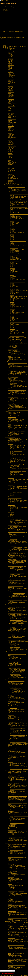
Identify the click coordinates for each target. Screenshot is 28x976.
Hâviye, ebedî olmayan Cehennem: (17, 669)
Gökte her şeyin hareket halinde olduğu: (18, 735)
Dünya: (6, 770)
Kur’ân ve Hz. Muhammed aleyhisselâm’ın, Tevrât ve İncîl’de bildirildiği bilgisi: (17, 395)
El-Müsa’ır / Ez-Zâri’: (14, 289)
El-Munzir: (12, 280)
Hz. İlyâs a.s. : (11, 512)
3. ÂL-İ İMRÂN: (11, 52)
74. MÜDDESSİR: (12, 135)
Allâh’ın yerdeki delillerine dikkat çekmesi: (16, 799)
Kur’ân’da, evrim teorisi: (13, 365)
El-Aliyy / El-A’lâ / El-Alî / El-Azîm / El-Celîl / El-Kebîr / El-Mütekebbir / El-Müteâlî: (18, 202)
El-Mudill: (12, 268)
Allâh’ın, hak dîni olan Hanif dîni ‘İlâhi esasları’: (18, 529)
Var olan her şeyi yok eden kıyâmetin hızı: (19, 769)
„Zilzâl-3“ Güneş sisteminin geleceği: (18, 753)
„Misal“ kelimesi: (11, 379)
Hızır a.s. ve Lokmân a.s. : (13, 496)
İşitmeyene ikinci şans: (15, 873)
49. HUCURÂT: (11, 106)
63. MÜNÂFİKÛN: (12, 122)
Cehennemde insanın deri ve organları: (16, 661)
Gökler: (6, 679)
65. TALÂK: (10, 124)
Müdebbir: (12, 696)
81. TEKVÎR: (11, 143)
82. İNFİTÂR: (11, 144)
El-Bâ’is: (12, 205)
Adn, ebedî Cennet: (14, 645)
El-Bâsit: (12, 210)
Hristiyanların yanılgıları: (15, 591)
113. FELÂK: (11, 181)
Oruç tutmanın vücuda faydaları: (17, 537)
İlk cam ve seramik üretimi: (13, 882)
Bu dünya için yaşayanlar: (13, 582)
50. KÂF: (10, 107)
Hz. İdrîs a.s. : (11, 452)
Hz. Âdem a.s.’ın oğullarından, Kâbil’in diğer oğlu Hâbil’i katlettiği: (18, 450)
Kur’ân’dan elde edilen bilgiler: (11, 361)
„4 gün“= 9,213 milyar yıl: (15, 690)
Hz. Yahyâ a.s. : (11, 515)
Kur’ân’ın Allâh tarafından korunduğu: (16, 373)
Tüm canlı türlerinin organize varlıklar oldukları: (18, 807)
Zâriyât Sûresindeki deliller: (16, 684)
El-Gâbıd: (12, 228)
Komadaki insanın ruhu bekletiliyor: (17, 866)
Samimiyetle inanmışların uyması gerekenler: (17, 541)
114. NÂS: (10, 182)
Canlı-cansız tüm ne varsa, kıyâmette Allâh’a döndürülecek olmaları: (17, 611)
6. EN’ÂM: (10, 55)
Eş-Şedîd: (12, 317)
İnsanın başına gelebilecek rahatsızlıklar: (16, 906)
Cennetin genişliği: (11, 635)
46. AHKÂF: (10, 102)
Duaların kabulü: (13, 400)
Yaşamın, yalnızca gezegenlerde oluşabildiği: (17, 771)
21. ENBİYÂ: (11, 73)
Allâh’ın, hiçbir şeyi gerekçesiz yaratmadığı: (17, 699)
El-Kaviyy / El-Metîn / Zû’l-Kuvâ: (17, 253)
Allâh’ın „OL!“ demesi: (13, 350)
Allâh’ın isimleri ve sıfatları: (13, 191)
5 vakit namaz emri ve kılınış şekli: (17, 536)
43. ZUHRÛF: (11, 99)
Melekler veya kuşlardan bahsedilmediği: (18, 742)
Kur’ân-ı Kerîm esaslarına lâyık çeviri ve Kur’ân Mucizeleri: (15, 46)
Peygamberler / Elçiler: (10, 437)
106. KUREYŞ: (11, 173)
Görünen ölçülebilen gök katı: (19, 691)
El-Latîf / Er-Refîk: (14, 257)
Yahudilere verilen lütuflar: (15, 943)
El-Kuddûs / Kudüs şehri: (15, 340)
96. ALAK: (10, 161)
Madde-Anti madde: (14, 713)
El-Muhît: (12, 270)
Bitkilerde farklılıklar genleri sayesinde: (18, 779)
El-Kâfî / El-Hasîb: (14, 248)
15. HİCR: (10, 66)
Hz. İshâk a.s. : (11, 478)
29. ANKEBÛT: (11, 82)
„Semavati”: (10, 759)
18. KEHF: (10, 69)
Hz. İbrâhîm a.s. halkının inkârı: (16, 474)
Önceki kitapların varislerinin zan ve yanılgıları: (17, 590)
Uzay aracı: (12, 887)
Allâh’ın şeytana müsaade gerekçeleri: (18, 354)
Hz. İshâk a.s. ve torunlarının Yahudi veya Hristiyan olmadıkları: (19, 480)
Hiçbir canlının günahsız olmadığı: (15, 613)
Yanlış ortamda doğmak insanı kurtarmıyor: (17, 583)
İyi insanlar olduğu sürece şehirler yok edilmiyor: (18, 941)
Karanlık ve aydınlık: (12, 716)
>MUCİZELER (6, 10)
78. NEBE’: (10, 140)
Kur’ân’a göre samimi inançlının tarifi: (16, 406)
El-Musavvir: (13, 283)
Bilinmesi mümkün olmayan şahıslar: (15, 405)
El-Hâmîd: (12, 238)
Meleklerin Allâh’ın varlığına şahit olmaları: (17, 421)
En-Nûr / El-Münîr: (14, 293)
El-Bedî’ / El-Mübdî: (14, 212)
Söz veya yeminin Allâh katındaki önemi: (16, 555)
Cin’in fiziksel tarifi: (12, 958)
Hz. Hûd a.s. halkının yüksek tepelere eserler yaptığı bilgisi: (18, 464)
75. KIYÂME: (11, 136)
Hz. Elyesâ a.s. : (11, 513)
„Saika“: (12, 833)
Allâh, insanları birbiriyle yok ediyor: (15, 947)
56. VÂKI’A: (10, 114)
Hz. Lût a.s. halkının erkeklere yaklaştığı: (18, 488)
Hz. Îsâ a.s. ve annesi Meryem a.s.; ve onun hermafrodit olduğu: (18, 523)
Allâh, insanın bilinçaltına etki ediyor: (15, 895)
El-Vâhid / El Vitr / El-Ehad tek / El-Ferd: (19, 322)
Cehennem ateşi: (11, 656)
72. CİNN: (10, 133)
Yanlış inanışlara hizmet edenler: (14, 571)
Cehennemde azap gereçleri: (13, 662)
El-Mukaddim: (13, 276)
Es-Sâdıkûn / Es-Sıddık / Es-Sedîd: (17, 306)
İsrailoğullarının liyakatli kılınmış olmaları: (19, 920)
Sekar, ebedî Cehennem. (15, 674)
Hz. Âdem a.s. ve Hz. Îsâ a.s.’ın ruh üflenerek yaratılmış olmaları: (17, 446)
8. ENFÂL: (10, 58)
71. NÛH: (10, 131)
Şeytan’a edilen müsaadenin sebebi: (15, 956)
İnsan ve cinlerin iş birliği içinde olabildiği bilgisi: (18, 959)
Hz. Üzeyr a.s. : (11, 503)
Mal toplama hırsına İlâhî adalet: (14, 579)
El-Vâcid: (12, 320)
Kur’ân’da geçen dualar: (13, 397)
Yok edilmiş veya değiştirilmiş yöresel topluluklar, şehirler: (15, 940)
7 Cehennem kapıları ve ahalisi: (14, 668)
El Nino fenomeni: (11, 825)
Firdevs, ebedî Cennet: (15, 647)
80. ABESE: (10, 142)
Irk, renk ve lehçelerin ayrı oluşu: (14, 855)
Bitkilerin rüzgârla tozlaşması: (16, 782)
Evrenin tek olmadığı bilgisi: (13, 757)
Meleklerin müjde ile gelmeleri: (14, 430)
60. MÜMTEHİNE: (12, 119)
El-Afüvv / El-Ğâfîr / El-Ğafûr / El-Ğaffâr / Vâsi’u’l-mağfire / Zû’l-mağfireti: (19, 197)
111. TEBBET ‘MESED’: (13, 178)
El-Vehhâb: (12, 329)
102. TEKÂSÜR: (11, 168)
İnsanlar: (7, 843)
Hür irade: (10, 867)
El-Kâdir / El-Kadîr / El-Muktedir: (17, 246)
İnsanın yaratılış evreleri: (15, 847)
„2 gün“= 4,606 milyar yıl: (15, 688)
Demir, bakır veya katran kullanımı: (17, 502)
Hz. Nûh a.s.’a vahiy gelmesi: (16, 459)
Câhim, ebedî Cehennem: (15, 675)
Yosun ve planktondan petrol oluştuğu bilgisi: (17, 805)
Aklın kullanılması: (12, 880)
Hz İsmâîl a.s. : (11, 481)
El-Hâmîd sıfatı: (13, 345)
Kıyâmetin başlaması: (14, 767)
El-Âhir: (12, 198)
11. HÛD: (10, 61)
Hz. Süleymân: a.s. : (12, 506)
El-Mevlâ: (12, 264)
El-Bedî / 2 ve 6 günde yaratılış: (16, 339)
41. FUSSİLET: (11, 96)
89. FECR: (10, 153)
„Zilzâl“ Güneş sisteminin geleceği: (15, 751)
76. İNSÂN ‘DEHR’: (12, 137)
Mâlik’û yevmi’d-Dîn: (14, 261)
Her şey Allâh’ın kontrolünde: (14, 351)
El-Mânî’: (12, 262)
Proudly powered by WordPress (6, 975)
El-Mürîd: (12, 284)
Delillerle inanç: (13, 539)
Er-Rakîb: (12, 300)
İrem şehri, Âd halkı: (14, 466)
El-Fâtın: (12, 224)
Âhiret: (6, 604)
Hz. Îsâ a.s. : (10, 516)
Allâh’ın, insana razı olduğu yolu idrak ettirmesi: (18, 530)
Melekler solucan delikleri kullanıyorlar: (16, 419)
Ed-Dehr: (12, 221)
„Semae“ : (10, 760)
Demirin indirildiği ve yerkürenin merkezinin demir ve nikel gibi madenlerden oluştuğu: (17, 794)
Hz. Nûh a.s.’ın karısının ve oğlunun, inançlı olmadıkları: (18, 461)
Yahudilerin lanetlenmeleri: (13, 942)
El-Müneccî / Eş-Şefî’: (15, 286)
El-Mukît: (12, 277)
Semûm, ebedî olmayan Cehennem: (17, 672)
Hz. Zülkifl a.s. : (11, 509)
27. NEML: (10, 80)
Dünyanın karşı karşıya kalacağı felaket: (16, 832)
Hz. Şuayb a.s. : (11, 495)
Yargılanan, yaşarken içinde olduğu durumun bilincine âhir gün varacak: (17, 630)
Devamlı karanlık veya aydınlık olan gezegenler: (18, 743)
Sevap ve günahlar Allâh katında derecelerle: (17, 561)
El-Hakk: (12, 236)
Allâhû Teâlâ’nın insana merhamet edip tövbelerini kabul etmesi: (16, 563)
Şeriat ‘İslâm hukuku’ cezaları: (14, 916)
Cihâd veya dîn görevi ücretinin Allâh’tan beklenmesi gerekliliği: (16, 554)
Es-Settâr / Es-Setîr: (14, 313)
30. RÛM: (10, 83)
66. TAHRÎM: (11, 126)
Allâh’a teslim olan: (12, 534)
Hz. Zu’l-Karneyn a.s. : (12, 499)
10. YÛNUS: (10, 60)
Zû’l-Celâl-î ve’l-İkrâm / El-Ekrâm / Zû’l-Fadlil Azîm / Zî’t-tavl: (18, 334)
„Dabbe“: (10, 810)
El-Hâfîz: (12, 235)
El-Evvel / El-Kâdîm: (14, 222)
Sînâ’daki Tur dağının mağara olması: (15, 828)
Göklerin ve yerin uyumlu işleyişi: (15, 697)
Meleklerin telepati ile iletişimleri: (14, 412)
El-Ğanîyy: (12, 229)
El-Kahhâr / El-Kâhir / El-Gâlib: (17, 249)
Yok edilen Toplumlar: (9, 921)
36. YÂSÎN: (10, 90)
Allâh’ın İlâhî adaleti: (12, 352)
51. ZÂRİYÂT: (11, 108)
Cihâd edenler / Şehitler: (13, 552)
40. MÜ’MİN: (11, 95)
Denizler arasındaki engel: (13, 821)
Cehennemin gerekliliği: (13, 657)
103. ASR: (10, 169)
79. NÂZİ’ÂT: (11, 141)
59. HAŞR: (10, 117)
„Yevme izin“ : (11, 609)
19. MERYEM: (11, 70)
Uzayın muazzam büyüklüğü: (16, 733)
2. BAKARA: (11, 50)
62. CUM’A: (10, 121)
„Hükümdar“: (13, 384)
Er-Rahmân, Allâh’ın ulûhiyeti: (16, 341)
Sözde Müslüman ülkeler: (13, 598)
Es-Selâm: (12, 311)
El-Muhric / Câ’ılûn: (14, 271)
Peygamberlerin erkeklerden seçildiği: (15, 441)
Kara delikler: (10, 762)
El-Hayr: (12, 243)
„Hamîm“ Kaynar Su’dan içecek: (14, 665)
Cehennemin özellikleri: (13, 652)
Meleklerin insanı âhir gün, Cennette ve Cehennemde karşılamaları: (16, 434)
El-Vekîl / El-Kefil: (14, 330)
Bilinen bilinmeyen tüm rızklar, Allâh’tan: (18, 893)
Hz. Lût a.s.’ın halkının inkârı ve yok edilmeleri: (18, 928)
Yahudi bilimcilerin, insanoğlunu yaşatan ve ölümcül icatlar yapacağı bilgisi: (17, 408)
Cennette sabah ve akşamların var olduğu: (16, 636)
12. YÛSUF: (10, 62)
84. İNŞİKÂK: (11, 147)
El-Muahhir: (12, 265)
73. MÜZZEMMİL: (12, 134)
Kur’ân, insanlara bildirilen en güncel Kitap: (17, 372)
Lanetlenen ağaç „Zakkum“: (13, 663)
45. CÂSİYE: (10, 101)
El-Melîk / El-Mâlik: (14, 263)
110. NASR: (10, 177)
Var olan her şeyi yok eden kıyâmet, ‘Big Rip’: (17, 766)
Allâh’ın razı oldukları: (10, 528)
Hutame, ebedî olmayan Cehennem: (17, 670)
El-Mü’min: (12, 285)
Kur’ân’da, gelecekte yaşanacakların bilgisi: (17, 390)
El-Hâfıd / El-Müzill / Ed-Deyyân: (17, 232)
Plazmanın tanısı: (13, 708)
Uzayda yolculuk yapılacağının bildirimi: (16, 755)
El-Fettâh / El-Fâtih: (14, 227)
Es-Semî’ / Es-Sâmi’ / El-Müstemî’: (17, 312)
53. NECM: (10, 110)
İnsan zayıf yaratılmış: (12, 889)
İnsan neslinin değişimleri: (13, 851)
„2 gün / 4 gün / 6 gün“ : (13, 686)
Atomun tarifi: (13, 704)
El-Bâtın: (12, 211)
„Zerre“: (9, 703)
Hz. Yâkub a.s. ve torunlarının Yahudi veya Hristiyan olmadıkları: (18, 491)
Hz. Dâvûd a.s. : (11, 505)
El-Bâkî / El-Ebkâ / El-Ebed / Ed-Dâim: (18, 207)
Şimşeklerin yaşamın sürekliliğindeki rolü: (16, 777)
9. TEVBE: (10, 59)
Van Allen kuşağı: (11, 773)
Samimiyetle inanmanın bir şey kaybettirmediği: (16, 870)
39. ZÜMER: (10, 94)
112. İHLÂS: (10, 180)
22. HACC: (10, 74)
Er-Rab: (12, 295)
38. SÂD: (10, 93)
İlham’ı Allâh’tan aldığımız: (13, 878)
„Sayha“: (12, 834)
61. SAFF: (10, 120)
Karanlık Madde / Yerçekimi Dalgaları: (16, 765)
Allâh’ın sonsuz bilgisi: (12, 346)
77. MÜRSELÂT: (11, 139)
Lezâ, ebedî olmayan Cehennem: (17, 671)
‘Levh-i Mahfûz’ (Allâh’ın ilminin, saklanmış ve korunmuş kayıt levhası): (17, 348)
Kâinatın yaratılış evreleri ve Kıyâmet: (15, 683)
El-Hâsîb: (12, 239)
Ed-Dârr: (12, 219)
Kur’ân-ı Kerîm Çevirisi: (10, 48)
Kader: (9, 356)
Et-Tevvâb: (12, 319)
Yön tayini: (10, 884)
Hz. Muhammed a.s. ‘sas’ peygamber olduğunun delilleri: (18, 527)
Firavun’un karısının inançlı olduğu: (20, 386)
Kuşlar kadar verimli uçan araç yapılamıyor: (17, 818)
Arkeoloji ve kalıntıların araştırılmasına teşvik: (17, 881)
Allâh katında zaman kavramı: (14, 357)
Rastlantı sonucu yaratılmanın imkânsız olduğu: (17, 739)
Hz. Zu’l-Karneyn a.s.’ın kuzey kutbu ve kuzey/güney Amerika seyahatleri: (18, 501)
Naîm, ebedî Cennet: (14, 644)
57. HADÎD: (10, 115)
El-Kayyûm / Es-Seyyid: (15, 255)
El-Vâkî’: (12, 323)
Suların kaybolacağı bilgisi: (13, 783)
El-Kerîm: (12, 256)
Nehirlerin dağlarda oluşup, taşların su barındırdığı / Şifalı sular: (18, 787)
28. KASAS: (10, 81)
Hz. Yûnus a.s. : (11, 510)
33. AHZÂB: (10, 87)
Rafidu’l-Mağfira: (14, 297)
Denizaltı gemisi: (13, 888)
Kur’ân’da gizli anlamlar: (13, 377)
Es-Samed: (12, 309)
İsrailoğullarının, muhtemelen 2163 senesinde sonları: (17, 392)
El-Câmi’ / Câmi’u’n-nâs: (15, 216)
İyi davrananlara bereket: (15, 894)
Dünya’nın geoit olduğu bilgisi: (14, 772)
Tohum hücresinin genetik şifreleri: (15, 814)
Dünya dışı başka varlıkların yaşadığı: (15, 740)
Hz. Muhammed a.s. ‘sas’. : (13, 525)
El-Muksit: (12, 278)
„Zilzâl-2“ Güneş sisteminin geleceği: (18, 752)
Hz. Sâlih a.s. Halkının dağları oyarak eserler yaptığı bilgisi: (18, 471)
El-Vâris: (12, 325)
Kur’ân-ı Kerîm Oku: (7, 47)
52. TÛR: (10, 109)
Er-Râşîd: (12, 302)
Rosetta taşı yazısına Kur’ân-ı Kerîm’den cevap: (18, 410)
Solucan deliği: (11, 718)
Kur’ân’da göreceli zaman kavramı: (15, 380)
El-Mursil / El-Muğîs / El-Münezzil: (17, 282)
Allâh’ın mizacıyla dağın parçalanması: (18, 190)
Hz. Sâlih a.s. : (11, 467)
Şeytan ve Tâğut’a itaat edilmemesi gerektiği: (17, 556)
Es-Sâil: (12, 307)
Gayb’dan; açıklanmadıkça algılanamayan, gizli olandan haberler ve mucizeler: (17, 440)
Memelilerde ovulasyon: (13, 860)
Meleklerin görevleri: (12, 413)
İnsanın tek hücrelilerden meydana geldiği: (16, 846)
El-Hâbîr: (12, 230)
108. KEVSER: (11, 175)
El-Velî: (12, 331)
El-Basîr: (12, 209)
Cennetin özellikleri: (12, 634)
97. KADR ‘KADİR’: (12, 162)
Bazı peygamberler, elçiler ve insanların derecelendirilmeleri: (16, 910)
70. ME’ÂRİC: (11, 130)
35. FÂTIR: (10, 89)
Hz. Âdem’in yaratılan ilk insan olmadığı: (16, 852)
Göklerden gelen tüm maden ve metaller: (16, 722)
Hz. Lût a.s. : (10, 485)
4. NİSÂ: (10, 53)
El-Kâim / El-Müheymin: (15, 250)
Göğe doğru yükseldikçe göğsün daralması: (17, 774)
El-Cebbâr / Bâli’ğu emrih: (15, 217)
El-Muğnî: (12, 269)
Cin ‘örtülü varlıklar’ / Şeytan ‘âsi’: (12, 950)
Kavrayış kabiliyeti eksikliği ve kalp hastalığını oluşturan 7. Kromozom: (17, 908)
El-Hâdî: (12, 231)
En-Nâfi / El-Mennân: (14, 292)
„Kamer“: (10, 746)
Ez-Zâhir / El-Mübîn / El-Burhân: (17, 332)
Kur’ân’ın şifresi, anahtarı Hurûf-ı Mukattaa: (17, 371)
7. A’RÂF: (10, 56)
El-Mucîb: (12, 266)
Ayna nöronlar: (11, 877)
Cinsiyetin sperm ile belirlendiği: (14, 859)
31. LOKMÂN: (11, 85)
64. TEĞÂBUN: (11, 123)
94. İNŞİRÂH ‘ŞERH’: (13, 158)
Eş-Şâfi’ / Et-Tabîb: (14, 315)
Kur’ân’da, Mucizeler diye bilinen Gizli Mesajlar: (13, 184)
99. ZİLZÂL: (10, 164)
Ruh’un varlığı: (11, 864)
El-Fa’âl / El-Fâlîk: (14, 223)
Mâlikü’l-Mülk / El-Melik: (15, 259)
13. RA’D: (10, 63)
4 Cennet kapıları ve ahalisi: (13, 643)
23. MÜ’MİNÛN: (11, 75)
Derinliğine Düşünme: (12, 378)
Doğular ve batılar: (11, 784)
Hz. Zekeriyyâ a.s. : (12, 514)
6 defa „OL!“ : (11, 715)
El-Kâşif (12, 252)
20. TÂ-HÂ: (10, 72)
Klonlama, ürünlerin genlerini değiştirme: (16, 905)
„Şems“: (9, 750)
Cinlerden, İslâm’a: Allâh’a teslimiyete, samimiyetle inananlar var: (16, 968)
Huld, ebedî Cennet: (14, 648)
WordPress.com (24, 975)
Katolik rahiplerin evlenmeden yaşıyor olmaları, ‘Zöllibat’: (19, 593)
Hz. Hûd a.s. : (11, 462)
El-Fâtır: (12, 225)
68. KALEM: (10, 128)
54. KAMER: (10, 112)
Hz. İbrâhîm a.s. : (11, 473)
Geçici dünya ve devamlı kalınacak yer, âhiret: (17, 631)
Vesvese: (9, 898)
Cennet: (6, 633)
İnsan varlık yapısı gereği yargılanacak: (16, 891)
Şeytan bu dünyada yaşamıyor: (14, 963)
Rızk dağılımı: (11, 892)
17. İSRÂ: (10, 68)
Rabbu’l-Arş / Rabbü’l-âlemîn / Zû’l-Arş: (18, 296)
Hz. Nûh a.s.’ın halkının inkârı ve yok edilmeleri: (18, 922)
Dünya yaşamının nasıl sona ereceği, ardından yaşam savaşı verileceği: (17, 841)
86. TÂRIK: (10, 149)
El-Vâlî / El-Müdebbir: (15, 324)
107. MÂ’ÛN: (11, 174)
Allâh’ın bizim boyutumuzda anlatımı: (18, 189)
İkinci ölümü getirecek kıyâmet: (16, 620)
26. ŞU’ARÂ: (11, 79)
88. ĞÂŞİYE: (11, 151)
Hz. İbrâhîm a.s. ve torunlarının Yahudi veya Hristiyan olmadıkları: (18, 476)
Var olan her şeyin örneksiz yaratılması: (16, 702)
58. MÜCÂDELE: (12, 116)
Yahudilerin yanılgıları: (15, 595)
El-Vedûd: (12, 327)
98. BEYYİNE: (11, 163)
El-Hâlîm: (12, 237)
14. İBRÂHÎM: (11, 65)
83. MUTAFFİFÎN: (12, 146)
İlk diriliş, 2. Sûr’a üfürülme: (16, 618)
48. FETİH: (10, 104)
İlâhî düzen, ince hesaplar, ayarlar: (17, 698)
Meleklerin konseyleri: (12, 418)
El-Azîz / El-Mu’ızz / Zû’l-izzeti (17, 204)
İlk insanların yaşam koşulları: (16, 850)
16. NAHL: (10, 67)
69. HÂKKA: (11, 129)
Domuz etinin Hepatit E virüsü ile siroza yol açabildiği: (20, 548)
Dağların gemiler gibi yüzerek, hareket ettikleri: (17, 785)
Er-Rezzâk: (12, 304)
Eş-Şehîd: (12, 316)
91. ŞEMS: (10, 155)
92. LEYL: (10, 156)
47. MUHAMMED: (12, 103)
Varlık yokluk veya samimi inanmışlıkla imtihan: (18, 549)
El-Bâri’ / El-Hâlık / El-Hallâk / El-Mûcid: (19, 208)
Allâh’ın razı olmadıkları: (10, 564)
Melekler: (7, 411)
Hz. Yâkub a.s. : (11, 489)
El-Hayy (12, 244)
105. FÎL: (10, 171)
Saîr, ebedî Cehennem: (15, 676)
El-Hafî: (12, 234)
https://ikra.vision (8, 4)
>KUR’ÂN (5, 9)
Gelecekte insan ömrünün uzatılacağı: (15, 885)
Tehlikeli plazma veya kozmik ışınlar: (18, 756)
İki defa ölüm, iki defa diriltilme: (17, 622)
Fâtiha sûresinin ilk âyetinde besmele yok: (16, 393)
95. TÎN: (9, 160)
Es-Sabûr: (12, 305)
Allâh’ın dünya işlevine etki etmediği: (18, 353)
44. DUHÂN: (11, 100)
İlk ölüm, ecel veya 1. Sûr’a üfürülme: (18, 617)
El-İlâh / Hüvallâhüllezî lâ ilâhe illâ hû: (18, 245)
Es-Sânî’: (12, 310)
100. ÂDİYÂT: (11, 165)
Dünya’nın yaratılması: (17, 689)
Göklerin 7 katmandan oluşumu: (14, 717)
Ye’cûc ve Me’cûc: (12, 830)
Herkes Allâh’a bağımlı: (13, 900)
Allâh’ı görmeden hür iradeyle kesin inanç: (19, 868)
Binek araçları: (11, 886)
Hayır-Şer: (10, 904)
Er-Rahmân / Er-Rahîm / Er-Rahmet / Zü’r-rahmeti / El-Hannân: (18, 299)
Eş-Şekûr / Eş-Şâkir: (14, 318)
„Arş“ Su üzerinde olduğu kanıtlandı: (15, 685)
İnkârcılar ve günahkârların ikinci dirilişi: (18, 621)
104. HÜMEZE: (11, 170)
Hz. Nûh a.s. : (11, 453)
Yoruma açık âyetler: (12, 401)
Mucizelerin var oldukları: (13, 827)
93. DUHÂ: (10, 157)
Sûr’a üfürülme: (13, 616)
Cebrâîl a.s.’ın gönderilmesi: (13, 414)
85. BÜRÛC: (10, 148)
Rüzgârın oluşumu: (12, 776)
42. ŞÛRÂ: (10, 97)
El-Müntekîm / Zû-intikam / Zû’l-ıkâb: (18, 288)
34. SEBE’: (10, 88)
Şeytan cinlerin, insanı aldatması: (14, 955)
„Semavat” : (10, 758)
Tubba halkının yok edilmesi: (14, 934)
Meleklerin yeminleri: (12, 435)
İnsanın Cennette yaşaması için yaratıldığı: (16, 640)
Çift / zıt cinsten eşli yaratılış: (14, 806)
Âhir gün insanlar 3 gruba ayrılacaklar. (18, 628)
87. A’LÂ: (10, 150)
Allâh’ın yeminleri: (12, 358)
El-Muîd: (12, 275)
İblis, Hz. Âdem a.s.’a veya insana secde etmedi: (18, 952)
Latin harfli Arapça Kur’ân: (10, 183)
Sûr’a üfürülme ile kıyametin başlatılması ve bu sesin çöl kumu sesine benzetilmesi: (17, 615)
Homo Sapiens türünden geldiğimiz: (15, 848)
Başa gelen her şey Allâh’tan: (16, 550)
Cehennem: (7, 651)
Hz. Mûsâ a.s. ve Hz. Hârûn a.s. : (14, 498)
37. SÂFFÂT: (11, 92)
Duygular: (10, 872)
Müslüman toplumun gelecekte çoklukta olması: (17, 831)
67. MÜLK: (10, 127)
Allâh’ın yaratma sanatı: (13, 701)
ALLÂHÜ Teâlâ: (8, 185)
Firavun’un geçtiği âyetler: (18, 385)
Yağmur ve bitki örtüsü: (12, 778)
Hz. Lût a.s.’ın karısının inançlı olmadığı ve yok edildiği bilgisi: (18, 487)
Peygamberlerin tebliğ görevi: (14, 438)
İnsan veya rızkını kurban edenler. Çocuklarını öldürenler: (17, 574)
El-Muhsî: (12, 272)
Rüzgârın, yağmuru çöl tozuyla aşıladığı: (18, 780)
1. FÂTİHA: (10, 49)
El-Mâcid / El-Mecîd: (14, 258)
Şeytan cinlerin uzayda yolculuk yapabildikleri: (17, 960)
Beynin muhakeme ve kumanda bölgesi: (18, 897)
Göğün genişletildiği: (14, 738)
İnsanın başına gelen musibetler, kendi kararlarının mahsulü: (15, 902)
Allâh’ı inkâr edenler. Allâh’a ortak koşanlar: (17, 566)
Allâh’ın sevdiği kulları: (13, 540)
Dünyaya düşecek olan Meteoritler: (17, 839)
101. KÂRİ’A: (11, 167)
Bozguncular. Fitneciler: (13, 575)
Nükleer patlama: (11, 826)
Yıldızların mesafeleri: (14, 732)
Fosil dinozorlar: (11, 811)
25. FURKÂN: (11, 77)
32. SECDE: (10, 86)
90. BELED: (10, 154)
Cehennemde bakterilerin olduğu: (14, 664)
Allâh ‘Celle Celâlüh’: (14, 192)
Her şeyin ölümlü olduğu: (13, 809)
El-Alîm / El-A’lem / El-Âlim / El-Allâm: (18, 200)
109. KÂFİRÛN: (11, 176)
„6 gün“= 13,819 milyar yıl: (16, 692)
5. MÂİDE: (10, 54)
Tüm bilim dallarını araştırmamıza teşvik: (16, 879)
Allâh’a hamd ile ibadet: (15, 535)
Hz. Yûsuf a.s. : (11, 493)
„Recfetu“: (12, 835)
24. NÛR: (10, 76)
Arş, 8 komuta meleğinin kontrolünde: (15, 420)
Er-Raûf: (12, 303)
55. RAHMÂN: (11, 113)
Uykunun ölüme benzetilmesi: (16, 865)
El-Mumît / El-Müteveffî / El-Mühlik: (18, 279)
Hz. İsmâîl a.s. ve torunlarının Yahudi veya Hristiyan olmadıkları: (19, 483)
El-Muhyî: (12, 273)
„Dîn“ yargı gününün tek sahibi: (14, 606)
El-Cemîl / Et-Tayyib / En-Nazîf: (17, 218)
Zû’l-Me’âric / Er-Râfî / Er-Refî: (17, 336)
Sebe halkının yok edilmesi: (13, 935)
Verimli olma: (10, 899)
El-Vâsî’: (12, 326)
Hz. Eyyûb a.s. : (11, 494)
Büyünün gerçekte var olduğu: (14, 584)
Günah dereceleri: (11, 667)
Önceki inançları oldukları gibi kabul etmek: (17, 560)
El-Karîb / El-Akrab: (14, 251)
